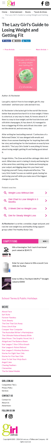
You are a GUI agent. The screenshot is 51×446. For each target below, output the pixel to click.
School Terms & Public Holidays (19, 298)
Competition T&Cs (9, 385)
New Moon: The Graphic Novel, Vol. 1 (18, 338)
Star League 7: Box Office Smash (15, 344)
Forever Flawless (9, 317)
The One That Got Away (12, 323)
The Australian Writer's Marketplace (17, 332)
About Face (7, 311)
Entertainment (16, 12)
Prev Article (9, 49)
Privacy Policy (7, 388)
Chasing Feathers (9, 365)
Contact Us (6, 400)
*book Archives (40, 12)
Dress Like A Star (9, 326)
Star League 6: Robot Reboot (14, 347)
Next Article (41, 49)
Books (28, 12)
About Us (5, 403)
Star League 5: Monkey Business (15, 350)
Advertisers (6, 406)
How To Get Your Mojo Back (14, 359)
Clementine (7, 368)
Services (5, 391)
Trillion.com (34, 439)
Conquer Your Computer (12, 329)
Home (4, 12)
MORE (45, 241)
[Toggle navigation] (4, 2)
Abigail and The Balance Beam (15, 341)
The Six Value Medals (11, 371)
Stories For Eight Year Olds (13, 353)
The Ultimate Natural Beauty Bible (16, 335)
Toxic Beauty (7, 320)
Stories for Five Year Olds (12, 356)
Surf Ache (6, 314)
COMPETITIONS (10, 241)
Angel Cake (7, 362)
